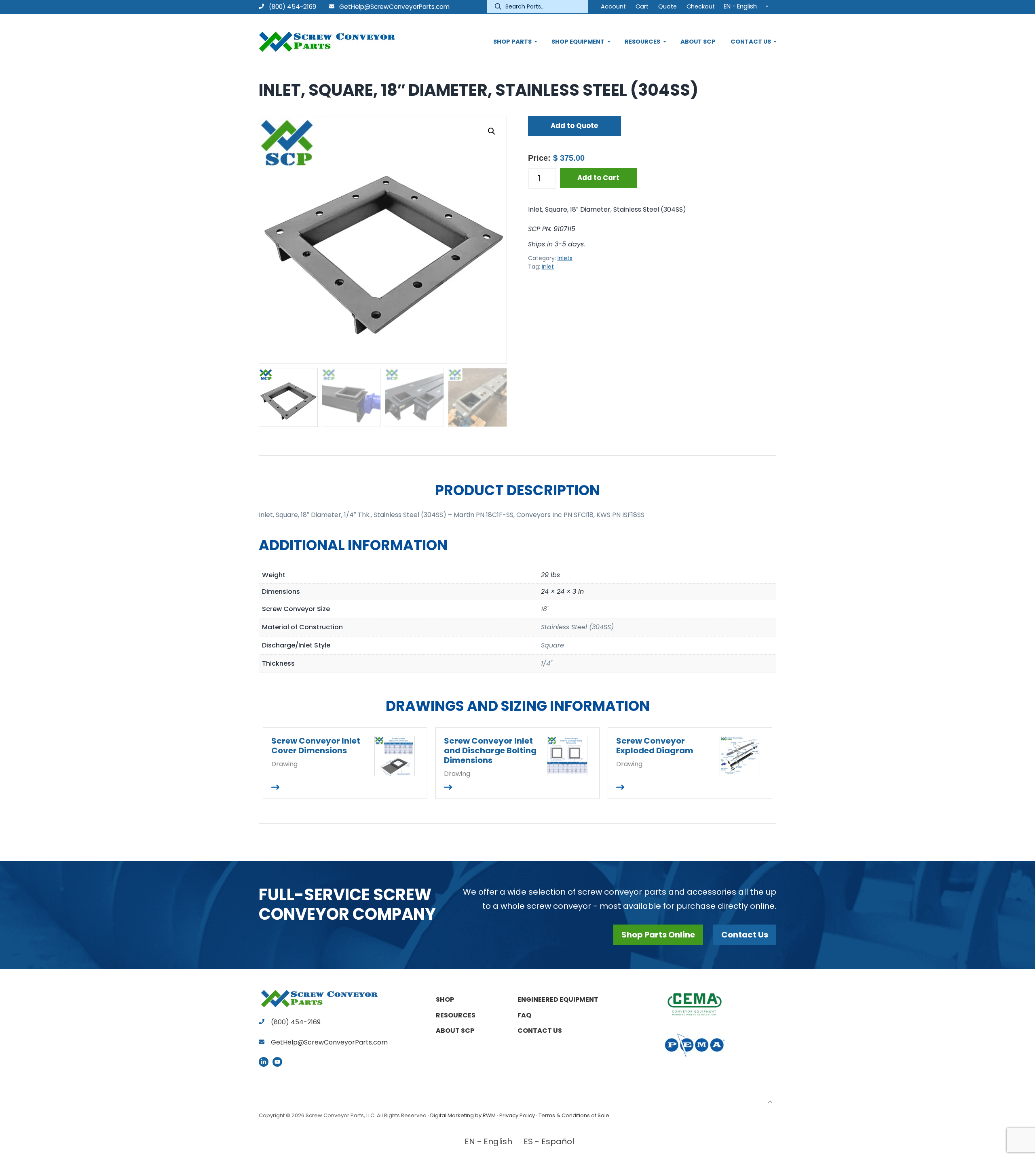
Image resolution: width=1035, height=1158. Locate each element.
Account (613, 6)
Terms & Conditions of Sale (574, 1115)
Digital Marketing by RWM (463, 1115)
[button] (491, 131)
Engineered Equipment (558, 999)
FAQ (524, 1015)
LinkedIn (263, 1062)
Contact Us (744, 934)
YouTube (277, 1062)
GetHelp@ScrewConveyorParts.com (394, 6)
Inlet (548, 267)
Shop (445, 999)
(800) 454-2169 (291, 6)
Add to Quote (574, 125)
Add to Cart (598, 178)
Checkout (700, 6)
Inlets (565, 258)
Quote (667, 6)
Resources (455, 1015)
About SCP (455, 1030)
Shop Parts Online (658, 934)
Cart (642, 6)
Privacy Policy (517, 1115)
